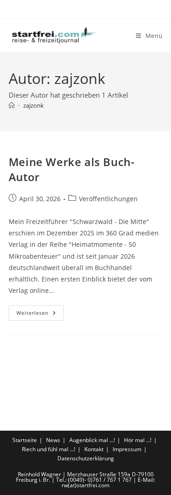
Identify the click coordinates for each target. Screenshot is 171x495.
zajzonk (33, 105)
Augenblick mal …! (92, 440)
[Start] (12, 105)
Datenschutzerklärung (85, 458)
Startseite (24, 440)
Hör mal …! (137, 440)
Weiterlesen (40, 314)
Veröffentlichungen (108, 198)
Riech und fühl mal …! (48, 449)
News (53, 440)
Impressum (127, 449)
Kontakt (94, 449)
